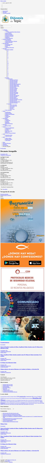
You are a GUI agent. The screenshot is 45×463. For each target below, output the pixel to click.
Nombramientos (37, 400)
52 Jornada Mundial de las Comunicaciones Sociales (12, 418)
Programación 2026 (8, 44)
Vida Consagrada (8, 110)
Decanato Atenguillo (13, 96)
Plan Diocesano (6, 43)
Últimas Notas (3, 423)
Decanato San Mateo (14, 81)
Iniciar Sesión (5, 11)
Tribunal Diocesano (8, 42)
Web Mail (4, 12)
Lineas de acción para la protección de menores (11, 414)
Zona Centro (12, 109)
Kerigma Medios (6, 386)
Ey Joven (7, 129)
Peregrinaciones (12, 403)
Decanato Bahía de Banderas (15, 84)
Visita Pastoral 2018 (6, 404)
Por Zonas (9, 103)
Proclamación (7, 45)
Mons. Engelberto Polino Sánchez (14, 31)
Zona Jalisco (12, 106)
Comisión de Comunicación (5, 155)
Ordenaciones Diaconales (14, 401)
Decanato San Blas (13, 89)
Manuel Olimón (8, 125)
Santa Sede (5, 388)
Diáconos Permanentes (13, 398)
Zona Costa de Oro (13, 105)
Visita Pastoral (7, 140)
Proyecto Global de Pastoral (10, 133)
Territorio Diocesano (9, 38)
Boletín (4, 126)
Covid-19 (39, 396)
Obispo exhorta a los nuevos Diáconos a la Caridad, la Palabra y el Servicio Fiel (19, 369)
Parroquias (7, 77)
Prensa (4, 111)
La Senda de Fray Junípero (8, 390)
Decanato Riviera (13, 87)
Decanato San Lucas (13, 80)
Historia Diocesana (8, 34)
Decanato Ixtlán (13, 94)
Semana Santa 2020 (31, 403)
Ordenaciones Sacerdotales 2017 (34, 401)
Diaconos (8, 398)
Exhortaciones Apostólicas (28, 398)
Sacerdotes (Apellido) (9, 49)
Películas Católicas (8, 139)
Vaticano (35, 403)
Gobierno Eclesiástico (7, 39)
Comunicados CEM (29, 396)
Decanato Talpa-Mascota (14, 95)
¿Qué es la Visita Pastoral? (8, 420)
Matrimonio (7, 122)
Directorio (5, 48)
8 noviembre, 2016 (3, 154)
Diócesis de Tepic (19, 398)
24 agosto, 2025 (3, 371)
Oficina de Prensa (8, 113)
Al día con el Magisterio (9, 127)
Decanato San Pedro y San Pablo (16, 99)
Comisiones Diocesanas (9, 47)
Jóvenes (8, 400)
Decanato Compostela (14, 93)
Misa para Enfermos (9, 123)
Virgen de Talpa (39, 403)
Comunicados (7, 116)
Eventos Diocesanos (4, 366)
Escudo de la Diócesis (9, 36)
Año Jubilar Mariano (3, 396)
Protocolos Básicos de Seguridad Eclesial (10, 421)
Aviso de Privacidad (6, 13)
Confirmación (7, 120)
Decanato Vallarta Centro (14, 86)
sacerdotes (23, 403)
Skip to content (3, 0)
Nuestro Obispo (3, 352)
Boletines (7, 115)
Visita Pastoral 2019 (12, 404)
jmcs (6, 400)
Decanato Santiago (13, 90)
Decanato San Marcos (14, 79)
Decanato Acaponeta (14, 88)
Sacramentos (5, 118)
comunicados (22, 396)
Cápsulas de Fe (8, 128)
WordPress (11, 461)
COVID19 (2, 398)
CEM (17, 396)
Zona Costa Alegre (13, 104)
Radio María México (6, 387)
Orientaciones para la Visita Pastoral (9, 419)
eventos (23, 398)
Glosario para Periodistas (9, 114)
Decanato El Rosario (14, 102)
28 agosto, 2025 (3, 358)
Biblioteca (5, 124)
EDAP (6, 46)
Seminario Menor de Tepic (8, 385)
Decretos (6, 117)
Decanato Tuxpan (13, 91)
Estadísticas (7, 37)
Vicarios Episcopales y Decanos (11, 41)
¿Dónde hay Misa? (6, 389)
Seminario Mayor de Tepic (8, 384)
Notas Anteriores (3, 408)
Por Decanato (10, 78)
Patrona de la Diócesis (9, 35)
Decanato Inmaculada (14, 98)
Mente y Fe (7, 131)
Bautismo (7, 119)
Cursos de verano (8, 136)
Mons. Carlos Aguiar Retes (30, 400)
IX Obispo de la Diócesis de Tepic (8, 362)
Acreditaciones (8, 112)
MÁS (4, 137)
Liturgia (16, 400)
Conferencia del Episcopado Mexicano (10, 391)
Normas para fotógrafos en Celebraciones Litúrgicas (12, 415)
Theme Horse (7, 460)
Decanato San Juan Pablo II (15, 101)
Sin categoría (2, 344)
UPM (4, 134)
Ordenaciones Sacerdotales (24, 401)
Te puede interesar (4, 342)
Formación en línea (8, 135)
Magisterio (19, 400)
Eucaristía (7, 121)
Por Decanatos (3, 148)
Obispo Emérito (3, 401)
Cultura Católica (8, 138)
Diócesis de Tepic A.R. (12, 459)
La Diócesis (5, 29)
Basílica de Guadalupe (10, 396)
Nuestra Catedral (8, 32)
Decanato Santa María (14, 92)
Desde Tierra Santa (8, 130)
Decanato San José (13, 100)
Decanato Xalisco (13, 97)
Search (1, 25)
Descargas (5, 398)
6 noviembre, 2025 (3, 350)
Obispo (41, 400)
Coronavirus (35, 396)
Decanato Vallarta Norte (14, 85)
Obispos (6, 30)
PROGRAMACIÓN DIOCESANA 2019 (10, 413)
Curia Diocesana (8, 40)
